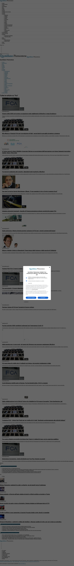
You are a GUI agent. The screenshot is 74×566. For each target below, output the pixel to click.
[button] (37, 283)
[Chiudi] (49, 267)
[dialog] (37, 283)
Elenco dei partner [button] (35, 289)
